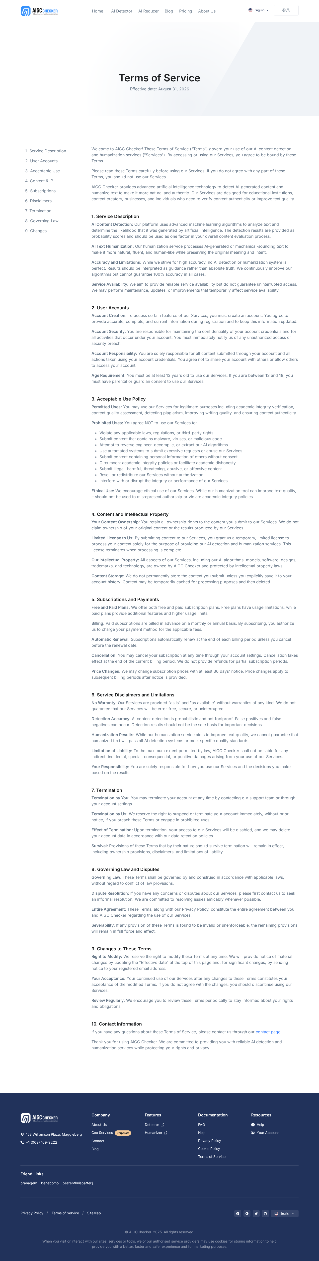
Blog (169, 10)
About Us (207, 10)
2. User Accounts (41, 160)
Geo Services (110, 1132)
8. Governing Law (42, 220)
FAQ (201, 1124)
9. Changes (36, 230)
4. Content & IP (39, 180)
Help (202, 1132)
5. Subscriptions (40, 190)
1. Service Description (45, 150)
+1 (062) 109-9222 (41, 1142)
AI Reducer (148, 10)
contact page (268, 1031)
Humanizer (154, 1132)
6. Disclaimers (38, 200)
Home (97, 10)
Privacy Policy (209, 1140)
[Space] (39, 1117)
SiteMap (94, 1213)
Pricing (185, 10)
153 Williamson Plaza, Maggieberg (53, 1134)
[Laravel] (39, 11)
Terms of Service (212, 1156)
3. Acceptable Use (42, 170)
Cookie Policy (209, 1148)
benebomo (50, 1183)
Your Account (267, 1132)
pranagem (28, 1183)
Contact (97, 1141)
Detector (152, 1124)
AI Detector (121, 10)
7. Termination (38, 210)
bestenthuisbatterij (78, 1183)
